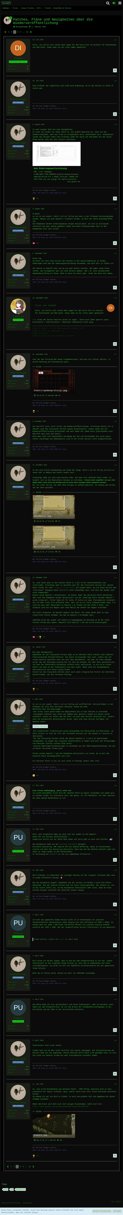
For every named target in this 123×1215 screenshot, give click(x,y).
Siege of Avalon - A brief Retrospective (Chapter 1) (57, 328)
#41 (115, 40)
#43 (115, 124)
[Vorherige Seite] (5, 32)
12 (27, 32)
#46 (115, 298)
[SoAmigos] (6, 2)
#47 (115, 354)
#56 (115, 915)
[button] (119, 3)
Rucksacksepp (22, 27)
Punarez (62, 939)
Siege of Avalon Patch (65, 588)
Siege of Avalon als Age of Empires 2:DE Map (53, 336)
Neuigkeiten (20, 1189)
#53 (115, 786)
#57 (115, 956)
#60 (115, 1084)
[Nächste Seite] (31, 32)
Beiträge (11, 69)
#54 (115, 829)
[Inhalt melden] (115, 70)
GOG (11, 1189)
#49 (115, 465)
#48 (115, 421)
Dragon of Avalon (40, 333)
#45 (115, 254)
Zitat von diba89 (45, 305)
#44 (115, 209)
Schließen (117, 1211)
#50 (115, 578)
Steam (5, 1189)
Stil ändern (116, 1202)
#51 (115, 647)
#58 (115, 1000)
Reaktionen (12, 66)
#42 (115, 81)
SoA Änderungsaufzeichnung (50, 168)
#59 (115, 1040)
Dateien (11, 113)
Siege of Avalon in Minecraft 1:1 (48, 331)
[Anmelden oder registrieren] (113, 3)
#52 (115, 699)
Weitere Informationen (102, 1211)
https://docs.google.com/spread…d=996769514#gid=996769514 (59, 1106)
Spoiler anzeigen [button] (40, 726)
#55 (115, 870)
